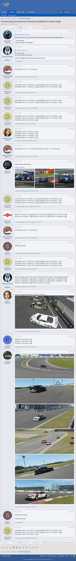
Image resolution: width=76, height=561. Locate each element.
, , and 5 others (28, 191)
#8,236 (72, 291)
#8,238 (72, 352)
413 (24, 27)
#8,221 (72, 31)
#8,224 (72, 81)
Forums (11, 12)
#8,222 (72, 47)
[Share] (68, 31)
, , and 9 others (26, 92)
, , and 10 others (27, 156)
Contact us (43, 556)
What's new (20, 12)
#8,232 (72, 227)
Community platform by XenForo (38, 559)
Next (38, 27)
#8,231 (72, 211)
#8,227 (72, 128)
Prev (4, 27)
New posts (4, 15)
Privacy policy (61, 556)
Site (71, 556)
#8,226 (72, 113)
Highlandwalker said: (22, 34)
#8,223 (72, 66)
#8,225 (72, 97)
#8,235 (72, 274)
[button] (25, 12)
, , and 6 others (27, 347)
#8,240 (72, 527)
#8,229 (72, 161)
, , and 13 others (27, 141)
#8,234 (72, 258)
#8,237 (72, 336)
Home (4, 12)
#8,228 (72, 145)
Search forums (12, 15)
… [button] (10, 27)
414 (27, 27)
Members (31, 12)
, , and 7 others (27, 77)
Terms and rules (51, 556)
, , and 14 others (29, 222)
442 (33, 27)
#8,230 (72, 195)
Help (67, 556)
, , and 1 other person (29, 253)
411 (17, 27)
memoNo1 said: (20, 50)
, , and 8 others (27, 507)
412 (20, 27)
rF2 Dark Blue (6, 556)
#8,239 (72, 511)
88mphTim (5, 24)
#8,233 (72, 242)
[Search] (73, 12)
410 (13, 27)
